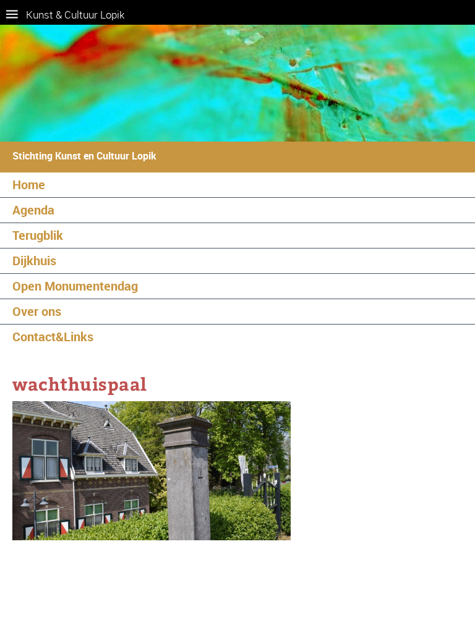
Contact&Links (52, 336)
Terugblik (37, 235)
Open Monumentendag (75, 286)
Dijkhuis (34, 260)
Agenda (33, 210)
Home (28, 184)
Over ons (36, 311)
